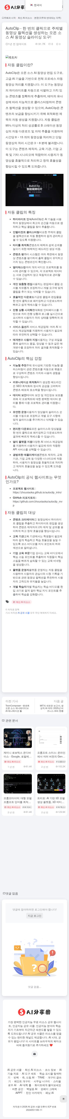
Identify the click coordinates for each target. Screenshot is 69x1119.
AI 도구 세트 (29, 1073)
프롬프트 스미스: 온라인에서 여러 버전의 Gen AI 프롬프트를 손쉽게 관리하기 (51, 758)
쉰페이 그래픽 (49, 1089)
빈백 (16, 1077)
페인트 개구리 (22, 1081)
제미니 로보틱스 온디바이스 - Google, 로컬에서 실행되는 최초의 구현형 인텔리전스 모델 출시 (17, 758)
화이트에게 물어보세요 (48, 1085)
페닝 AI (49, 1093)
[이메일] (34, 1054)
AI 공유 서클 (14, 1069)
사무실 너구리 (42, 1081)
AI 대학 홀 (25, 1085)
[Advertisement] (34, 651)
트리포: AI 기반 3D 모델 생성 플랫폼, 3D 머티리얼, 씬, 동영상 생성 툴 (51, 802)
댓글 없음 (12, 893)
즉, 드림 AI (28, 1077)
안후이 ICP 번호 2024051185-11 (41, 1108)
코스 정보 (50, 1069)
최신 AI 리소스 (25, 17)
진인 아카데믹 (34, 1093)
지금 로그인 (34, 915)
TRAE (41, 1077)
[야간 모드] (63, 1099)
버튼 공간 (17, 1089)
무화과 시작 (10, 17)
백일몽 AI (31, 1089)
